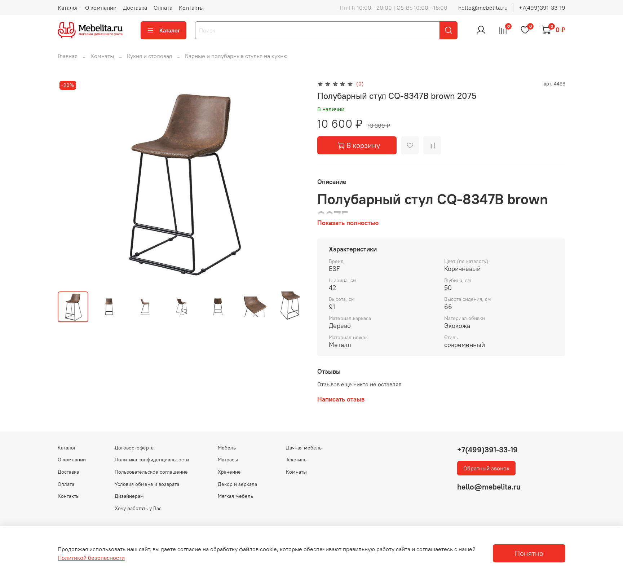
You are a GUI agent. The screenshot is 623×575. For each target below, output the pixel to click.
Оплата (163, 7)
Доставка (135, 7)
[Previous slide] (69, 182)
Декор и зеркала (237, 484)
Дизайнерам (129, 496)
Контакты (191, 7)
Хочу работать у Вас (138, 508)
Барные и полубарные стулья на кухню (236, 56)
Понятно (529, 553)
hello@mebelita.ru (483, 7)
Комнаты (102, 56)
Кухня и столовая (149, 56)
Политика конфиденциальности (152, 459)
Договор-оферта (134, 447)
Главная (68, 56)
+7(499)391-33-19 (542, 7)
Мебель (227, 447)
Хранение (229, 472)
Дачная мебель (304, 447)
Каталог (68, 7)
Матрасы (228, 459)
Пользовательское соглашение (151, 472)
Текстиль (296, 459)
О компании (100, 7)
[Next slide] (294, 182)
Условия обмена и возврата (147, 484)
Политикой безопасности (91, 557)
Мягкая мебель (235, 496)
